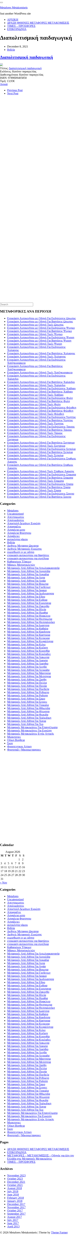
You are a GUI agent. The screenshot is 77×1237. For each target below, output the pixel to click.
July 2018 (12, 1191)
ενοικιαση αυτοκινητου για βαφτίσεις (28, 555)
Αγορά (4, 84)
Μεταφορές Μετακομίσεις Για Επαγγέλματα (32, 727)
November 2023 (16, 1175)
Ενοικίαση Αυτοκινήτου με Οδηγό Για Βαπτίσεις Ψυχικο (39, 331)
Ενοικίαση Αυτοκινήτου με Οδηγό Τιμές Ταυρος (34, 433)
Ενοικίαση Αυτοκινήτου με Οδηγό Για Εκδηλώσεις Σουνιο (40, 493)
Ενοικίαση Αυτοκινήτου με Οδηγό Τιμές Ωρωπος (35, 324)
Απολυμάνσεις (15, 520)
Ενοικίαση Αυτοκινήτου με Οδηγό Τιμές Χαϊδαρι (35, 394)
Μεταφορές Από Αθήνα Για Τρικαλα (28, 705)
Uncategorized (15, 513)
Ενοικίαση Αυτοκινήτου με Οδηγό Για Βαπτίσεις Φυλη (38, 401)
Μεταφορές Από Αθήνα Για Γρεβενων (28, 587)
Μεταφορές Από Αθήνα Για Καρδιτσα (28, 631)
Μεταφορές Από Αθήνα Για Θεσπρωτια (29, 618)
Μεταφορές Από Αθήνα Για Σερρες (27, 701)
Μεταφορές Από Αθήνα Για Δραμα (27, 590)
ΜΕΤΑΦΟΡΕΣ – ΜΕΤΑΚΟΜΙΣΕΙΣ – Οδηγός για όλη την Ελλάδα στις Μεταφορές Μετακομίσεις (40, 1157)
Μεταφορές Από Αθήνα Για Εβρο (26, 596)
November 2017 (16, 1207)
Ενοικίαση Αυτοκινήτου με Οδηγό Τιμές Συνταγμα (36, 445)
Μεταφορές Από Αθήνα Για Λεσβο (27, 666)
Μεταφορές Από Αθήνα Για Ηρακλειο (28, 615)
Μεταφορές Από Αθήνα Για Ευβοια (27, 599)
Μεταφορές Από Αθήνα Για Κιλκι (26, 644)
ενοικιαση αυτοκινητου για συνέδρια (28, 558)
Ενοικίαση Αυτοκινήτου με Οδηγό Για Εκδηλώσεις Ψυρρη (40, 337)
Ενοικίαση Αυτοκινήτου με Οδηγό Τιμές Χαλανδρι (36, 385)
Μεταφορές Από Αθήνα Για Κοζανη (27, 647)
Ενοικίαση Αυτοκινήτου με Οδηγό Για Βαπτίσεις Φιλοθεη (40, 410)
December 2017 (16, 1204)
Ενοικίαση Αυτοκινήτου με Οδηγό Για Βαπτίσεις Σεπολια (40, 452)
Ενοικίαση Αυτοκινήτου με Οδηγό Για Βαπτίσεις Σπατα (38, 487)
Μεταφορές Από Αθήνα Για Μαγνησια (29, 673)
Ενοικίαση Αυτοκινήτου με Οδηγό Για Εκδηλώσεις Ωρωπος (41, 318)
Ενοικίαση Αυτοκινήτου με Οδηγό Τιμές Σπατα (34, 490)
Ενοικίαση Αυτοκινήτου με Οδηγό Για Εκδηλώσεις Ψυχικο (41, 327)
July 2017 (12, 1220)
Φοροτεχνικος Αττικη (19, 746)
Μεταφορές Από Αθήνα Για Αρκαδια (28, 574)
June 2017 (13, 1223)
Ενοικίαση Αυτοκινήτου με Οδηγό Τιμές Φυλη (34, 404)
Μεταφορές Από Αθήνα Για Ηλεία (26, 609)
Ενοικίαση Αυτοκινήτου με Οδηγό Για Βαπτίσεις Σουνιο (39, 496)
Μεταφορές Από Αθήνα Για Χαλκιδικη (29, 717)
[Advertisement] (27, 157)
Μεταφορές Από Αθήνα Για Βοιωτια (27, 583)
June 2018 (13, 1194)
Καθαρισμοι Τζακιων (19, 561)
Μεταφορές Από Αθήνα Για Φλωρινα (28, 711)
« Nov (3, 882)
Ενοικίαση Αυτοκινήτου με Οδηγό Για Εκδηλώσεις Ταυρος (41, 426)
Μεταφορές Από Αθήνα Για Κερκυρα (28, 638)
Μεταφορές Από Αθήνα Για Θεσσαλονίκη (31, 622)
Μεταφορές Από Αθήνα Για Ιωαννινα (28, 625)
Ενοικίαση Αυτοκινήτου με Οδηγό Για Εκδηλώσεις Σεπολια (41, 448)
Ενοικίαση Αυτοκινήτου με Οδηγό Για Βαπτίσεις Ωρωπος (40, 321)
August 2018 (14, 1188)
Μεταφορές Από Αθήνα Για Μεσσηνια (29, 676)
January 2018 (14, 1200)
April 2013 (13, 1226)
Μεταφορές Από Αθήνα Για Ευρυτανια (29, 603)
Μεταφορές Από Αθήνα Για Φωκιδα (27, 714)
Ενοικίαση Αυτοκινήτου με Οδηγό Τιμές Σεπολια (35, 455)
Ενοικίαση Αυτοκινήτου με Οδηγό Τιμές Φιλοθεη (35, 413)
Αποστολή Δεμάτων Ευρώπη (23, 523)
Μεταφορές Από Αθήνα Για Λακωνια (28, 657)
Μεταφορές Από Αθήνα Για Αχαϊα (26, 580)
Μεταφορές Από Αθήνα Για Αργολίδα (28, 571)
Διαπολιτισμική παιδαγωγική (26, 57)
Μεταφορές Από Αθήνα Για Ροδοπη (27, 695)
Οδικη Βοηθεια (16, 740)
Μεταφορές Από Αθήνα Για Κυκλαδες (29, 654)
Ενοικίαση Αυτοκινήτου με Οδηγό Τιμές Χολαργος (36, 356)
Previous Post (15, 90)
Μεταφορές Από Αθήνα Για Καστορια (28, 634)
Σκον (10, 743)
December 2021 (16, 1181)
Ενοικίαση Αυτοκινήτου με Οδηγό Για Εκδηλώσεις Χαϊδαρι (41, 388)
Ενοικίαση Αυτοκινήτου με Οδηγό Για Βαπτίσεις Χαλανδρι (41, 382)
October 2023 (15, 1178)
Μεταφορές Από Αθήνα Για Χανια (26, 720)
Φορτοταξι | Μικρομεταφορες (24, 749)
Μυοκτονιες (14, 736)
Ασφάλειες (13, 536)
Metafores (12, 510)
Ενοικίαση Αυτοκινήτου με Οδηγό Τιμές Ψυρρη (34, 343)
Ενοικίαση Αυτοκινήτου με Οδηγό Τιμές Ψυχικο (34, 334)
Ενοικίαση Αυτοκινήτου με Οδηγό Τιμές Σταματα (35, 480)
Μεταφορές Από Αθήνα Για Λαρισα (27, 660)
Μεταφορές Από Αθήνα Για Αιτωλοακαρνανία (33, 567)
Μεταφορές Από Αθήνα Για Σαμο (26, 698)
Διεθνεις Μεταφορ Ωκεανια (22, 545)
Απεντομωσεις (15, 516)
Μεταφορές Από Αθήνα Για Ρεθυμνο (28, 692)
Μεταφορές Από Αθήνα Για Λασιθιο (27, 663)
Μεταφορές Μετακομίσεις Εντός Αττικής (30, 733)
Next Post (12, 93)
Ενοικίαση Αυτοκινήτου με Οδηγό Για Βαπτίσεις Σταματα (40, 477)
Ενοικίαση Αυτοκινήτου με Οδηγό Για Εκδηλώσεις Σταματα (41, 474)
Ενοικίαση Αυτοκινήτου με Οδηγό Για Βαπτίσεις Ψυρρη (39, 340)
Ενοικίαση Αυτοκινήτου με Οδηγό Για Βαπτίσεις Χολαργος (41, 353)
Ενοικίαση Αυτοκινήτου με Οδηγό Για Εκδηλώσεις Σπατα (40, 484)
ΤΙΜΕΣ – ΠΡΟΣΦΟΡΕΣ (21, 25)
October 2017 (15, 1210)
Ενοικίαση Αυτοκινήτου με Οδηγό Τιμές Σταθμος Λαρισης (40, 471)
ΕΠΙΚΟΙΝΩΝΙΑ (17, 29)
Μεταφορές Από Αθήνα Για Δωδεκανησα (30, 593)
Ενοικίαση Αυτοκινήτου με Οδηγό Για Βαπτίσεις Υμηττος (40, 420)
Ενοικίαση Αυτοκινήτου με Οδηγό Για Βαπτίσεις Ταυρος (39, 429)
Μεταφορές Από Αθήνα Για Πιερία (27, 685)
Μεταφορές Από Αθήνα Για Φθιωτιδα (28, 708)
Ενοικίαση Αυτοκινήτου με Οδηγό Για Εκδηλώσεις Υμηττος (41, 417)
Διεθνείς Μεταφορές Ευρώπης (24, 548)
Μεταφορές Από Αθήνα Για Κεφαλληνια (30, 641)
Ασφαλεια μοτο (16, 529)
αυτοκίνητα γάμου (17, 539)
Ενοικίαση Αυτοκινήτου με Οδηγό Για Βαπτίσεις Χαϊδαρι (40, 391)
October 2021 (15, 1185)
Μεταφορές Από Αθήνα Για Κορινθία (28, 650)
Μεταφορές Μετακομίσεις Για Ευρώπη (29, 730)
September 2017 (16, 1213)
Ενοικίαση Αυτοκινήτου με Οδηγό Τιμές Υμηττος (35, 423)
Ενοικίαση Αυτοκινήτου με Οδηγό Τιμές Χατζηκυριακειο (40, 372)
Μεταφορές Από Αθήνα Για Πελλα (27, 682)
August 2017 (14, 1216)
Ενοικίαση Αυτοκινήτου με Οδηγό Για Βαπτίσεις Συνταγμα (40, 442)
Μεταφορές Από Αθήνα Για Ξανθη (26, 679)
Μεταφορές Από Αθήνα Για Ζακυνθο (28, 606)
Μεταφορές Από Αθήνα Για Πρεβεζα (28, 689)
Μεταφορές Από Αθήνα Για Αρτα (26, 577)
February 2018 (15, 1197)
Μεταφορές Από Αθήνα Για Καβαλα (27, 628)
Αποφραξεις (14, 526)
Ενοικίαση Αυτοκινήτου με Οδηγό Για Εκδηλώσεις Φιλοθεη (41, 407)
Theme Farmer (59, 1232)
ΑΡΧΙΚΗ (12, 19)
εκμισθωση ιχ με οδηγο (20, 552)
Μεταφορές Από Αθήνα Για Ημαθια (27, 612)
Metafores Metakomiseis (14, 7)
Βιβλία (11, 49)
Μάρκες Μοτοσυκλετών (21, 564)
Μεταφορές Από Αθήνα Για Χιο (25, 724)
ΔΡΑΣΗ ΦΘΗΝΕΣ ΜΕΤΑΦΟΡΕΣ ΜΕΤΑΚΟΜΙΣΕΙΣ (38, 22)
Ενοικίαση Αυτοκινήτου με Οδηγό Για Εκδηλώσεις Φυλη (40, 397)
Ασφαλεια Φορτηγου (19, 532)
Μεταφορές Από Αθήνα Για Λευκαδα (28, 669)
